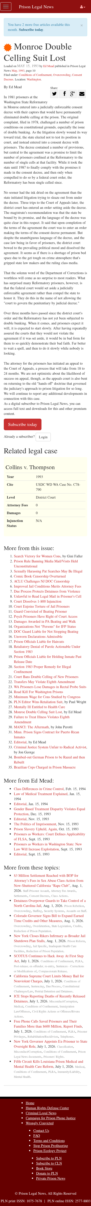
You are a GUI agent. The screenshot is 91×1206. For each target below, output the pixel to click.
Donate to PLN (47, 1173)
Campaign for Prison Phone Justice (51, 1118)
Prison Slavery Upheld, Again (35, 829)
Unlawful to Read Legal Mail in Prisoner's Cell (47, 596)
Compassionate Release (53, 971)
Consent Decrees (39, 896)
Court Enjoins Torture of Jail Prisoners (42, 606)
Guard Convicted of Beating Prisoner (40, 611)
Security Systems (54, 911)
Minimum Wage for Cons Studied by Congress (47, 696)
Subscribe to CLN (49, 1163)
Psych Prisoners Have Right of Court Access (45, 616)
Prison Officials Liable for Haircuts (39, 641)
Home (30, 1102)
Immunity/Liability (69, 1072)
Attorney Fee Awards (63, 891)
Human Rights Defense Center (47, 1107)
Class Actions (59, 896)
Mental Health (22, 1077)
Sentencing (37, 986)
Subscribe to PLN (49, 1158)
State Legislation (61, 926)
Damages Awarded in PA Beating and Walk (45, 621)
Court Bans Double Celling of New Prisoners (46, 676)
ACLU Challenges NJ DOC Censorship (42, 581)
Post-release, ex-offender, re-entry (34, 966)
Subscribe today (31, 29)
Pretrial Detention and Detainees (54, 991)
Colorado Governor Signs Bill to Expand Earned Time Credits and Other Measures (49, 918)
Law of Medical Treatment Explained (40, 793)
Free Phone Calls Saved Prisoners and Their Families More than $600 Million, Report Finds (48, 1024)
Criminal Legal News (41, 1113)
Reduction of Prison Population (32, 931)
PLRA (78, 961)
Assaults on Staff (76, 911)
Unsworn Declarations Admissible (38, 636)
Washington (34, 79)
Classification (65, 1046)
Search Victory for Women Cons (37, 556)
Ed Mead (48, 66)
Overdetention (41, 926)
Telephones (67, 1036)
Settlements (20, 896)
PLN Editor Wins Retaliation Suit (38, 701)
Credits (77, 926)
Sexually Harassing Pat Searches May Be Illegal (48, 571)
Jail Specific (40, 946)
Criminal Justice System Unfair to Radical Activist (50, 747)
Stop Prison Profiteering (50, 1145)
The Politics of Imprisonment (35, 824)
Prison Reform (76, 941)
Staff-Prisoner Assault (36, 891)
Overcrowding (62, 75)
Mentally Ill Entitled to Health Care (39, 706)
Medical (18, 1006)
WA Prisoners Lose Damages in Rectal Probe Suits (50, 686)
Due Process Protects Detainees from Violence (47, 591)
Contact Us (41, 1130)
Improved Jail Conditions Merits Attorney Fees (47, 586)
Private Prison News (50, 1178)
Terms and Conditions (49, 1140)
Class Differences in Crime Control (39, 788)
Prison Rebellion (74, 906)
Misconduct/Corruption (63, 1001)
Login (43, 437)
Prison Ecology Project (49, 1150)
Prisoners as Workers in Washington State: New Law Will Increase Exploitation (48, 846)
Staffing (37, 911)
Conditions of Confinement (35, 75)
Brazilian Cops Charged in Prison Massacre (45, 767)
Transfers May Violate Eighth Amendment (44, 681)
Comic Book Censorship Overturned (40, 576)
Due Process (53, 986)
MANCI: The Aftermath (31, 727)
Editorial (20, 742)
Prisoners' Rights (53, 1056)
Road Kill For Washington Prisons (38, 691)
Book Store (44, 1168)
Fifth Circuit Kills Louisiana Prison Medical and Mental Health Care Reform (48, 1064)
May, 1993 (18, 70)
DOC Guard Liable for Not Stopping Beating (46, 631)
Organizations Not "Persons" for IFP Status (45, 626)
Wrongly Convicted (40, 1123)
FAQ (36, 1135)
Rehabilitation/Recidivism (43, 1036)
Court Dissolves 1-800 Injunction (37, 601)
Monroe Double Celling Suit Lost (38, 711)
